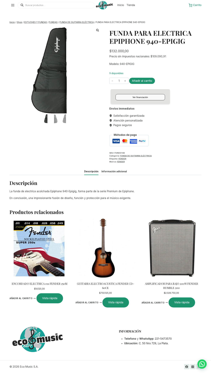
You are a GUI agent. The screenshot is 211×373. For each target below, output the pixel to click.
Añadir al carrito (142, 80)
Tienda (131, 5)
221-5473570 (163, 338)
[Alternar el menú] (13, 5)
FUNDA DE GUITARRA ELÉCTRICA (136, 156)
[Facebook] (186, 366)
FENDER (122, 159)
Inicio (120, 5)
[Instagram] (192, 366)
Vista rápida (49, 298)
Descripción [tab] (91, 171)
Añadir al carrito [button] (21, 298)
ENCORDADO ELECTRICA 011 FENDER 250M (39, 284)
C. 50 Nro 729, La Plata (153, 343)
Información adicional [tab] (114, 171)
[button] (97, 30)
